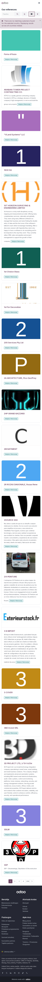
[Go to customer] (21, 40)
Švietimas (5, 934)
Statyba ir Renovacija (11, 59)
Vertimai (25, 911)
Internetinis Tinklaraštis (31, 936)
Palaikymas (5, 924)
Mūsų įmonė (27, 921)
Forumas (4, 908)
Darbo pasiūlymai (28, 928)
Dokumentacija (7, 905)
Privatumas (33, 942)
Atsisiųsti (26, 903)
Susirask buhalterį (8, 937)
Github (25, 906)
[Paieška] (17, 14)
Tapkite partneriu (7, 943)
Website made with (18, 979)
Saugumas (26, 944)
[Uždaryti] (40, 20)
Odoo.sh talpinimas (8, 921)
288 (27, 881)
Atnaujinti (5, 927)
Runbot (25, 909)
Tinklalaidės (27, 934)
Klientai (25, 938)
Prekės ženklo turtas (30, 923)
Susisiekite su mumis (30, 925)
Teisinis (25, 942)
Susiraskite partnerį (8, 941)
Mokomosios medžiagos (10, 903)
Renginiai (26, 931)
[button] (39, 3)
